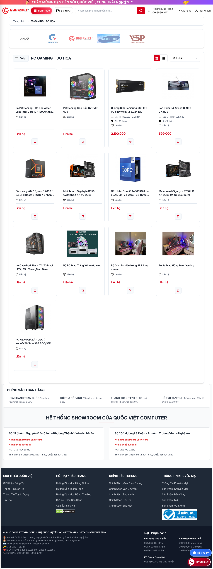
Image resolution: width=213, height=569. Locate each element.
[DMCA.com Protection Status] (80, 511)
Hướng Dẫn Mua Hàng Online (72, 483)
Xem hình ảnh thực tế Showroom (25, 439)
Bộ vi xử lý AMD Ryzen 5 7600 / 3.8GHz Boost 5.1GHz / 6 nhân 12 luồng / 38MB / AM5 (34, 193)
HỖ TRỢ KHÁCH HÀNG (71, 476)
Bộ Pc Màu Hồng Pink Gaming (176, 265)
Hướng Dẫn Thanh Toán (69, 488)
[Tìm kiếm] (141, 10)
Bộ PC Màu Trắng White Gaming (82, 265)
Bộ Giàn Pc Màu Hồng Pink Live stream (129, 267)
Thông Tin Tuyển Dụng (16, 494)
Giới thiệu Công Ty (13, 483)
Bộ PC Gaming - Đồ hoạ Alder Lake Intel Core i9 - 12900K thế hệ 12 (34, 110)
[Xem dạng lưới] (157, 58)
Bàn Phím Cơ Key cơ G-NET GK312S (175, 109)
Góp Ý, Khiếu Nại (65, 505)
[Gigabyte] (53, 38)
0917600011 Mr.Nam (154, 546)
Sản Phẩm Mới (170, 500)
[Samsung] (108, 38)
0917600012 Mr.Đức (154, 550)
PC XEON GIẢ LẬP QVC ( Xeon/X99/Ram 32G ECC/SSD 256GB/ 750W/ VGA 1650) (33, 341)
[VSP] (137, 38)
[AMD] (24, 38)
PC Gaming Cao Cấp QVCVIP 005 (80, 109)
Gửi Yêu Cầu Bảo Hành (69, 500)
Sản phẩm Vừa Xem (173, 505)
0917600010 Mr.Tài (154, 543)
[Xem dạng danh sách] (164, 58)
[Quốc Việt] (80, 38)
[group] (106, 2)
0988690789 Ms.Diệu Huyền (159, 561)
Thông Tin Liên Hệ (13, 488)
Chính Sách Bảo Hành (121, 494)
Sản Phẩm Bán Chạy (173, 494)
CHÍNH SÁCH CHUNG (123, 476)
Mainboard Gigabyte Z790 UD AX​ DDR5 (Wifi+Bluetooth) (176, 193)
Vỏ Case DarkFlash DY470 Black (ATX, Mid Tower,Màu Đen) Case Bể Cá (34, 267)
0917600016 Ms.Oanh (190, 546)
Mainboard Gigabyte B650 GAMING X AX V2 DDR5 (78, 193)
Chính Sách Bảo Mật (120, 505)
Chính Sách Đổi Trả (120, 500)
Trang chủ (18, 21)
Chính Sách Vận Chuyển (123, 488)
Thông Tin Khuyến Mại (175, 483)
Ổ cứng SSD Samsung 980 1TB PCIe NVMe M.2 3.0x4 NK (129, 109)
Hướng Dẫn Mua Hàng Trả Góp (73, 494)
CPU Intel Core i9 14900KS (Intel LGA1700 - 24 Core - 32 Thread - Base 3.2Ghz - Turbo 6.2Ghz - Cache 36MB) (130, 193)
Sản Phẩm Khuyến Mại (175, 488)
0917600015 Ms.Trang (190, 543)
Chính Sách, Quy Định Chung (125, 483)
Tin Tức (7, 500)
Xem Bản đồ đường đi (20, 444)
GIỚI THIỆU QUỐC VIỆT (18, 476)
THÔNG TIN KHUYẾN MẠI (179, 476)
